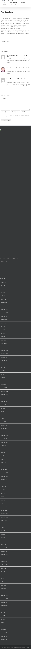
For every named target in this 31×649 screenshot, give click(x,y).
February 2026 (4, 302)
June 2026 (3, 289)
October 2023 (4, 398)
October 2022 (4, 438)
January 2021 (4, 510)
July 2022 (3, 449)
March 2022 (3, 462)
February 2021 (4, 507)
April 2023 (3, 418)
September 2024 (4, 360)
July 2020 (3, 530)
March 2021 (3, 503)
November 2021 (4, 476)
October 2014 (4, 639)
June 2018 (3, 615)
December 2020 (4, 513)
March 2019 (3, 585)
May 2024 (3, 374)
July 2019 (3, 571)
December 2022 (4, 432)
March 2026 (3, 299)
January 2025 (4, 347)
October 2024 (4, 357)
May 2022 (3, 455)
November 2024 (4, 353)
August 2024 (3, 364)
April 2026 (3, 295)
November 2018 (4, 598)
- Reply (9, 69)
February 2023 (4, 425)
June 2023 (3, 411)
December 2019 (4, 554)
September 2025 (4, 319)
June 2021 (3, 493)
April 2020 (3, 541)
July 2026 (3, 285)
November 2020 (4, 517)
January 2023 (4, 428)
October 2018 (4, 602)
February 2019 (4, 588)
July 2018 (3, 612)
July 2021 (3, 490)
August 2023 (3, 404)
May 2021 (3, 496)
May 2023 (3, 415)
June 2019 (3, 575)
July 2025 (3, 326)
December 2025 (4, 309)
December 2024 (4, 350)
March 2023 (3, 421)
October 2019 (4, 561)
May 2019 (3, 578)
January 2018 (4, 632)
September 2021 (4, 483)
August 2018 (3, 609)
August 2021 (3, 486)
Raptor (27, 647)
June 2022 (3, 452)
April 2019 (3, 581)
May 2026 (3, 292)
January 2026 (4, 306)
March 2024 (3, 381)
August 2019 (3, 568)
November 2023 (4, 394)
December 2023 (4, 391)
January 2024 (4, 387)
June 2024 (3, 370)
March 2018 (3, 626)
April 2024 (3, 377)
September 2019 (4, 564)
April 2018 (3, 622)
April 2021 (3, 500)
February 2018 (4, 629)
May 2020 (3, 537)
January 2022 (4, 469)
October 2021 (4, 479)
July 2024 (3, 367)
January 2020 (4, 551)
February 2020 (4, 547)
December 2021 (4, 472)
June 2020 (3, 534)
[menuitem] (5, 2)
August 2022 (3, 445)
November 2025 (4, 312)
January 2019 (4, 592)
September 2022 (4, 442)
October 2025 (4, 316)
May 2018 (3, 619)
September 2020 (4, 524)
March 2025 (3, 340)
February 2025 (4, 343)
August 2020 (3, 527)
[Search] (15, 6)
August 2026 (3, 282)
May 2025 (3, 333)
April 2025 (3, 336)
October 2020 (4, 520)
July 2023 (3, 408)
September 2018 (4, 605)
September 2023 (4, 401)
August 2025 (3, 323)
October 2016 (4, 636)
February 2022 (4, 466)
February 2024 (4, 384)
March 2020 (3, 544)
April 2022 (3, 459)
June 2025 (3, 330)
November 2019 (4, 558)
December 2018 (4, 595)
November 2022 (4, 435)
